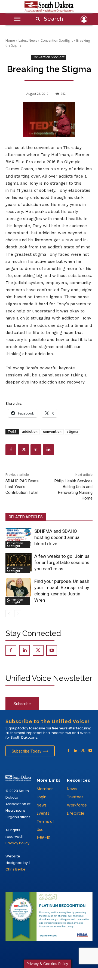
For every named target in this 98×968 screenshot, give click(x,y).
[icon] (83, 20)
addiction (30, 432)
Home (10, 40)
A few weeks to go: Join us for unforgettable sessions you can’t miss (62, 562)
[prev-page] (8, 613)
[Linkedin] (48, 449)
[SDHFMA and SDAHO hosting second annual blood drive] (18, 537)
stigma (72, 432)
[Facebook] (10, 449)
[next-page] (17, 613)
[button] (47, 19)
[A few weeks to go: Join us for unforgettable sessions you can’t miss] (18, 562)
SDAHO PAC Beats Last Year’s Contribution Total (22, 487)
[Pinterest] (35, 449)
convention (52, 432)
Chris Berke (15, 869)
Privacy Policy (17, 843)
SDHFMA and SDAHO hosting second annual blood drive (57, 537)
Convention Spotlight (57, 40)
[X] (23, 449)
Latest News (28, 40)
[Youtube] (51, 650)
